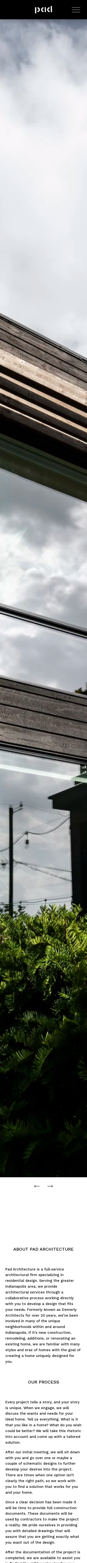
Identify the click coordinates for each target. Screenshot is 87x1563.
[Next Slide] (50, 1186)
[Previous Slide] (37, 1186)
